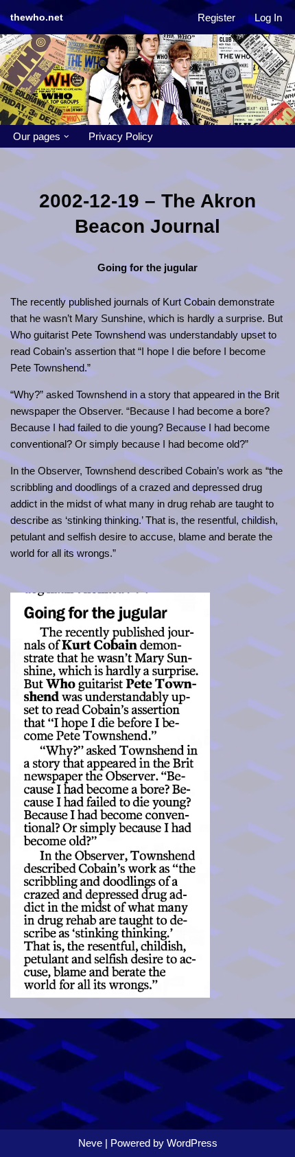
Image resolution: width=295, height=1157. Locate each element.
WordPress (192, 1143)
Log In (268, 17)
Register (216, 17)
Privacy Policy (120, 136)
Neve (90, 1143)
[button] (66, 136)
